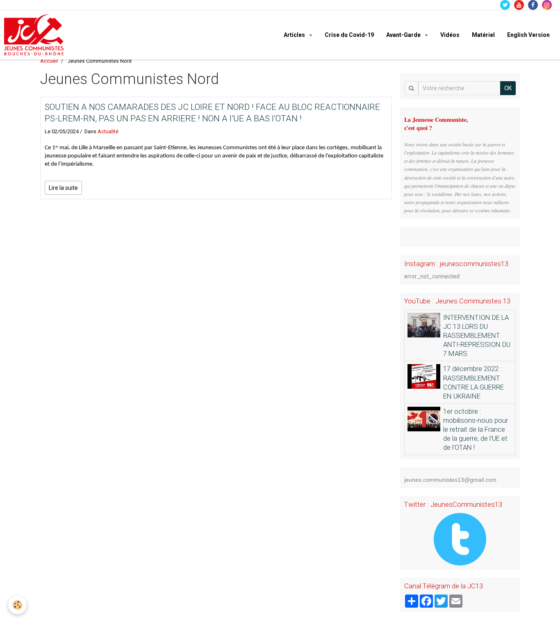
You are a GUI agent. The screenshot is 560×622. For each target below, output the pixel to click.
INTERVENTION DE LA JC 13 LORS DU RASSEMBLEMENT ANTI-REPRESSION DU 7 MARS (476, 335)
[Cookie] (17, 605)
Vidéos (450, 35)
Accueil (49, 61)
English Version (528, 35)
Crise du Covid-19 (349, 35)
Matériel (483, 35)
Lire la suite (63, 188)
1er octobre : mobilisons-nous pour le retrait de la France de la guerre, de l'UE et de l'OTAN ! (475, 429)
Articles (295, 35)
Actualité (108, 131)
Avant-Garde (404, 35)
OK (508, 88)
